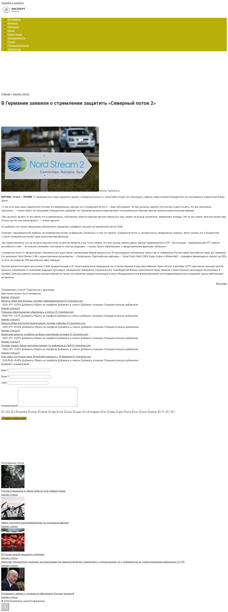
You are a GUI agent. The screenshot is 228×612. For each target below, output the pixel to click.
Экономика (14, 19)
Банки (11, 30)
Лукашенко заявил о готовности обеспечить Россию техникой (37, 593)
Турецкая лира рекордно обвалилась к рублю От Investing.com (37, 312)
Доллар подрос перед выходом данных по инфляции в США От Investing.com (46, 345)
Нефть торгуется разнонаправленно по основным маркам (35, 522)
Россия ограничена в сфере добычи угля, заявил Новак (33, 491)
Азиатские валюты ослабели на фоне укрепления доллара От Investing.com (44, 334)
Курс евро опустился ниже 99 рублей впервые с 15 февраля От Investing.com (46, 356)
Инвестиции (14, 34)
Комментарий (9, 405)
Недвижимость (16, 38)
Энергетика (14, 49)
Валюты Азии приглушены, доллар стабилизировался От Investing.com (42, 300)
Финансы (12, 23)
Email (5, 376)
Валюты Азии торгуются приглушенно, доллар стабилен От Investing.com (43, 323)
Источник (221, 283)
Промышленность (18, 45)
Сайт (4, 382)
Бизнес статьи (9, 494)
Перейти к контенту (12, 3)
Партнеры (13, 27)
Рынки (11, 41)
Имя (4, 370)
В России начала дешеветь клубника (22, 554)
